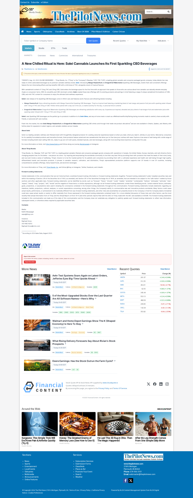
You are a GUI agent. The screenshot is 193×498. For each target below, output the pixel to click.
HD (95, 332)
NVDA (122, 304)
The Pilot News (40, 490)
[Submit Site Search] (168, 11)
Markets (28, 48)
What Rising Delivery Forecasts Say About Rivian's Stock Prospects (83, 342)
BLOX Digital (154, 490)
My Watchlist (141, 40)
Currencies (63, 55)
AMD (122, 285)
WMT (99, 332)
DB (92, 352)
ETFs (53, 48)
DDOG (72, 312)
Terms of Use (74, 490)
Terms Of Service (120, 388)
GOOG (122, 292)
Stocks (41, 48)
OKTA (77, 312)
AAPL (122, 281)
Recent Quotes (119, 40)
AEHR (95, 287)
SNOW (88, 312)
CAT (73, 369)
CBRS (60, 312)
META (122, 296)
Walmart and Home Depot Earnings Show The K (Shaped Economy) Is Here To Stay (83, 322)
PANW (83, 312)
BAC (121, 289)
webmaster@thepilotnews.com (142, 474)
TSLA (122, 311)
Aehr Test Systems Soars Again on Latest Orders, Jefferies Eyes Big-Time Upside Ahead (80, 277)
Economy (81, 332)
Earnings (74, 332)
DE (77, 369)
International (77, 55)
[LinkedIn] (161, 387)
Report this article (30, 261)
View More (111, 269)
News (52, 55)
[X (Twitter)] (148, 387)
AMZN (122, 277)
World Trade (89, 307)
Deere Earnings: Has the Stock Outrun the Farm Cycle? (84, 361)
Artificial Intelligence (78, 287)
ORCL (122, 308)
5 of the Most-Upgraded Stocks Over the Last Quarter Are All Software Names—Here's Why (82, 297)
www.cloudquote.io (110, 382)
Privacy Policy (103, 388)
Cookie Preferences (36, 493)
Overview (42, 55)
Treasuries (91, 55)
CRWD (66, 312)
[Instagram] (167, 387)
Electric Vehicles (77, 352)
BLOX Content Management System (133, 490)
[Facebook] (154, 387)
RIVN (96, 352)
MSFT (122, 300)
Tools (64, 48)
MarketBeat (59, 287)
